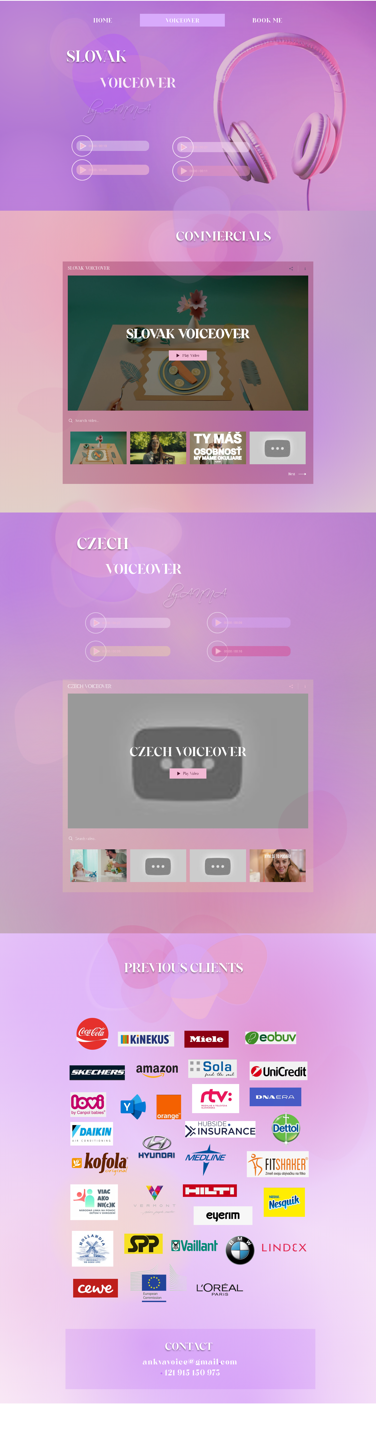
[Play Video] (98, 447)
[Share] (291, 269)
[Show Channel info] (303, 269)
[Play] (83, 145)
